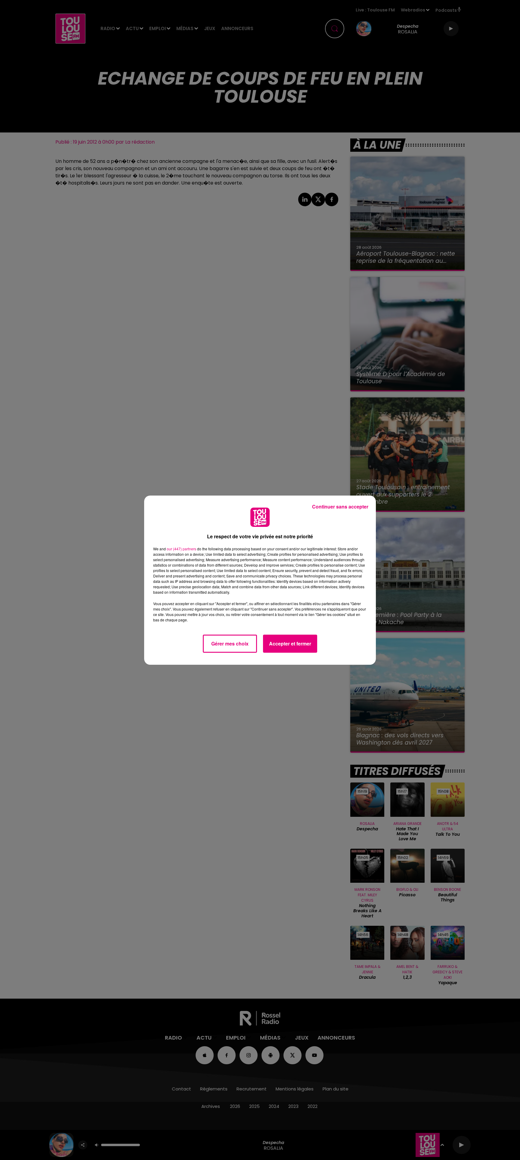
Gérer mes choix (230, 643)
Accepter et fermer (290, 643)
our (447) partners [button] (181, 548)
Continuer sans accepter (340, 506)
